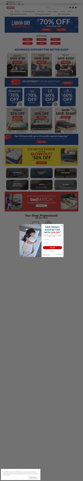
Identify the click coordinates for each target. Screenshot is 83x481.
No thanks (52, 251)
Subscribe (52, 247)
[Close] (38, 470)
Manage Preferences (33, 477)
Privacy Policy (7, 474)
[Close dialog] (62, 225)
